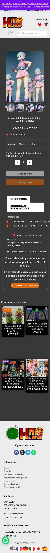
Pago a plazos (10, 481)
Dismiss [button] (45, 6)
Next (43, 107)
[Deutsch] (25, 548)
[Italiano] (32, 548)
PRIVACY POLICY (11, 508)
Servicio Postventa (12, 484)
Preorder (8, 471)
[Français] (19, 548)
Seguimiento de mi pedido (15, 477)
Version (11, 144)
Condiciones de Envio (13, 474)
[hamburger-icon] (11, 33)
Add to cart (25, 173)
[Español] (45, 548)
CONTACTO (9, 502)
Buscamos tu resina (12, 487)
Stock (17, 246)
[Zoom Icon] (25, 76)
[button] (5, 540)
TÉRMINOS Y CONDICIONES (16, 505)
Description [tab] (18, 199)
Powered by (9, 546)
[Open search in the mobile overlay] (32, 33)
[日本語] (38, 548)
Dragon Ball (25, 242)
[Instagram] (22, 452)
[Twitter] (28, 452)
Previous (6, 107)
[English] (13, 548)
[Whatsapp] (33, 452)
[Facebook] (16, 452)
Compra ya (25, 182)
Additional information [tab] (19, 207)
